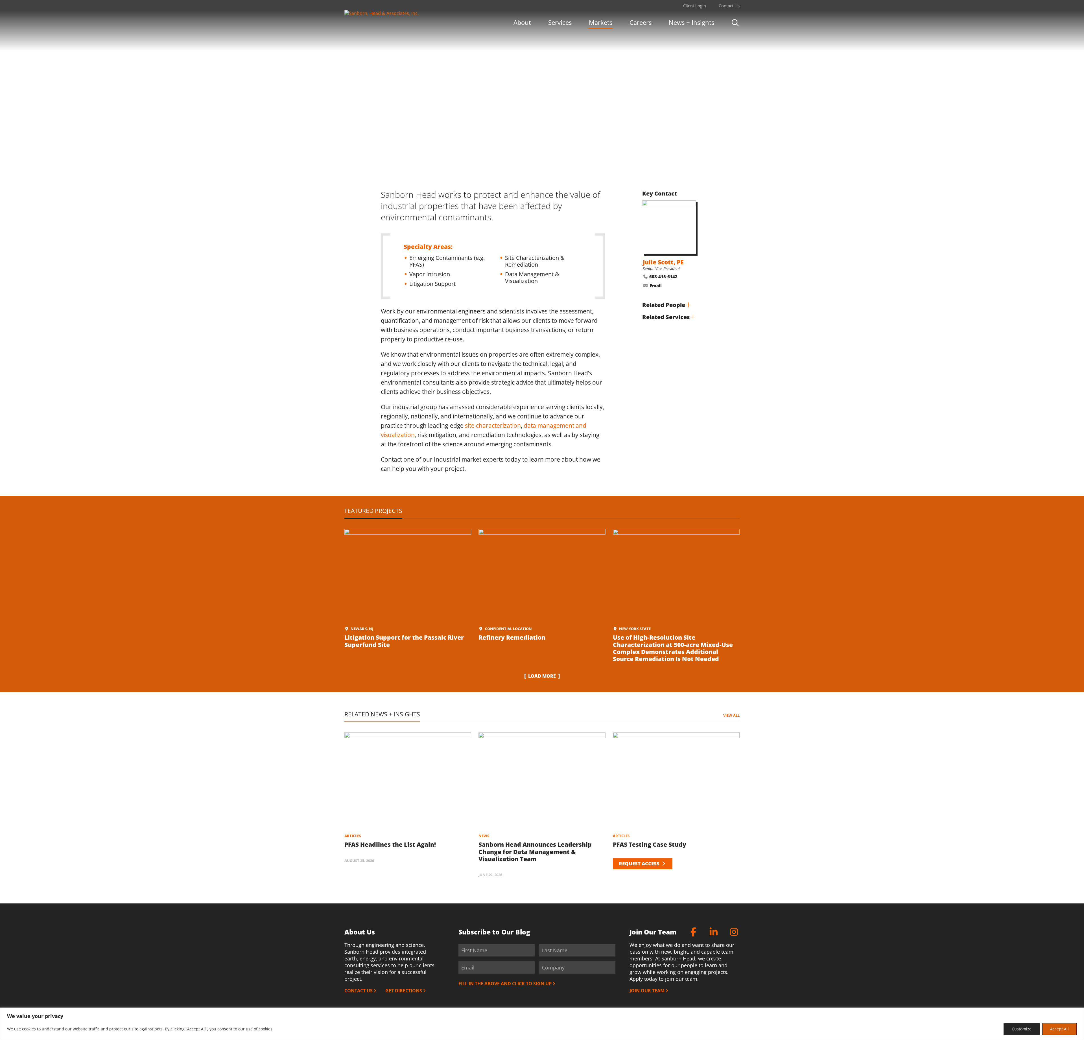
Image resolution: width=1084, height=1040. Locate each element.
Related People (663, 305)
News (483, 835)
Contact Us (729, 5)
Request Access (640, 863)
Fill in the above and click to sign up (505, 983)
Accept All (1059, 1029)
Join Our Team (647, 991)
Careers (641, 22)
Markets (600, 22)
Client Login (694, 5)
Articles (352, 835)
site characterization (493, 425)
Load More (542, 676)
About (522, 22)
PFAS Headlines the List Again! (390, 844)
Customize (1021, 1029)
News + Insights (691, 22)
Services (560, 22)
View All (731, 715)
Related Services (666, 317)
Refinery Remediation (511, 637)
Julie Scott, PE (663, 262)
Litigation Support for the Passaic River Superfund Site (404, 640)
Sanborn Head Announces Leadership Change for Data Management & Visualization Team (535, 852)
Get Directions (403, 991)
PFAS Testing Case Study (649, 844)
